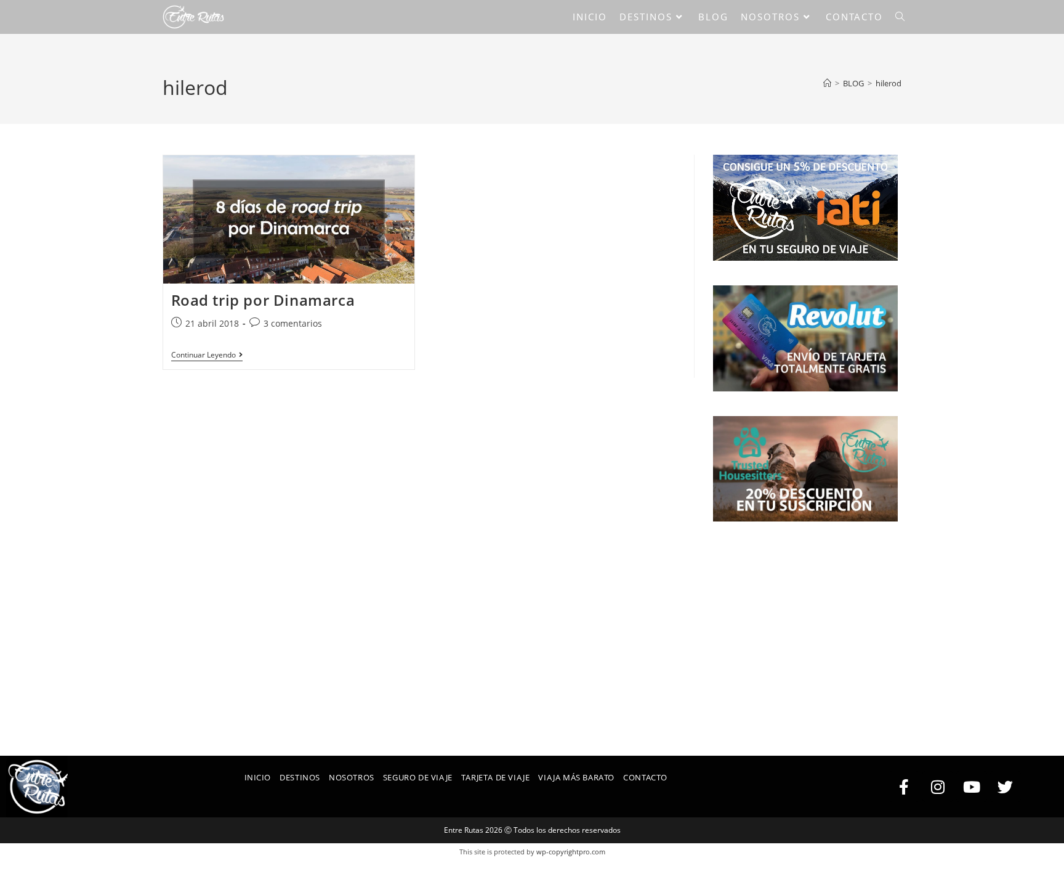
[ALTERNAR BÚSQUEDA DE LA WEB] (900, 17)
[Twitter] (1005, 786)
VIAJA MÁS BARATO (576, 777)
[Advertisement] (807, 623)
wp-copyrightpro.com (570, 851)
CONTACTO (645, 777)
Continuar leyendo (207, 355)
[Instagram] (937, 786)
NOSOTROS (351, 777)
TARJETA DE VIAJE (495, 777)
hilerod (888, 83)
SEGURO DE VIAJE (418, 777)
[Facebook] (904, 786)
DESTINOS (300, 777)
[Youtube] (971, 786)
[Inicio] (827, 83)
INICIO (258, 777)
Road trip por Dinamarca (263, 300)
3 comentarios (293, 323)
